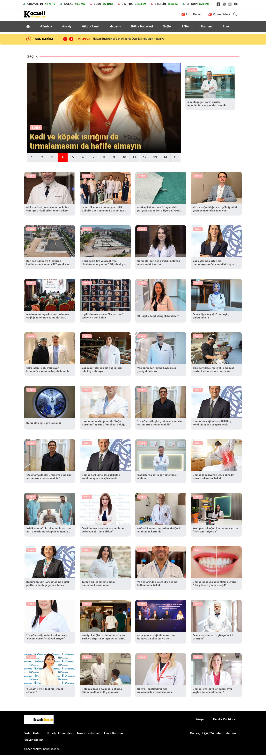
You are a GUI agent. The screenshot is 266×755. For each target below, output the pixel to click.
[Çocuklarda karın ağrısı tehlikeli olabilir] (160, 455)
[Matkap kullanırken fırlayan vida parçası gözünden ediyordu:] (160, 187)
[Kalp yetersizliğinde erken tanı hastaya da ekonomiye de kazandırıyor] (160, 615)
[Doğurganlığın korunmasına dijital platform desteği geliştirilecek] (49, 562)
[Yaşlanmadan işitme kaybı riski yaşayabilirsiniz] (160, 348)
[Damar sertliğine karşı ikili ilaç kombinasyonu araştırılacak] (216, 401)
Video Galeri (221, 14)
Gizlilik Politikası (224, 719)
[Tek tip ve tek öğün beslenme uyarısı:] (216, 508)
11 (134, 157)
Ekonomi (206, 26)
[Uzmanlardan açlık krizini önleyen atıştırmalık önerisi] (160, 241)
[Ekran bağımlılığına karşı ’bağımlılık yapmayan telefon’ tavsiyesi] (216, 187)
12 (144, 157)
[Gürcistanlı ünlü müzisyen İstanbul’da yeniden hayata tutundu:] (49, 348)
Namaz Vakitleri (88, 733)
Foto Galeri (193, 14)
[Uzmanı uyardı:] (216, 669)
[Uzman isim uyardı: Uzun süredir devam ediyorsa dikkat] (216, 455)
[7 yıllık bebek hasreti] (105, 294)
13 (155, 157)
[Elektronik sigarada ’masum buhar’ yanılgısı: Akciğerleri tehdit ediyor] (49, 187)
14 (165, 157)
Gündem (46, 26)
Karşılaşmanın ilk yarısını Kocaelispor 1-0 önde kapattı (121, 38)
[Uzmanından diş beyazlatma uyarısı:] (216, 562)
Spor (226, 26)
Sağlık (167, 26)
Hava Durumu (113, 733)
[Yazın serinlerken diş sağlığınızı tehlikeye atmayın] (105, 348)
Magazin (115, 26)
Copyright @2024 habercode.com (213, 733)
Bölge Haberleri (142, 26)
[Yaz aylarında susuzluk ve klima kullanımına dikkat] (160, 562)
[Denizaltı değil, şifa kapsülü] (49, 401)
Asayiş (66, 26)
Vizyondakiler (33, 740)
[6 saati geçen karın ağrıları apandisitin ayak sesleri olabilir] (210, 82)
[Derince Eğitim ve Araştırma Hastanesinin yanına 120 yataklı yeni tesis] (49, 241)
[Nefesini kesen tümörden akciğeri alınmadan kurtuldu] (160, 508)
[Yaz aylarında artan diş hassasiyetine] (216, 241)
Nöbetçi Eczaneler (59, 733)
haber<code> (51, 749)
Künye (200, 719)
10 (124, 157)
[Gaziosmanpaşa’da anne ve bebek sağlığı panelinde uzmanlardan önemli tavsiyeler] (49, 294)
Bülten (185, 26)
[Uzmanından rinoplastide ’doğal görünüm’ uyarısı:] (105, 401)
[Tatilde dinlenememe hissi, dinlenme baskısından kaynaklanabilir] (105, 562)
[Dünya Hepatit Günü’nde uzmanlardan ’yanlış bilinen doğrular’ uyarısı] (160, 669)
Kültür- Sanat (90, 26)
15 (175, 157)
